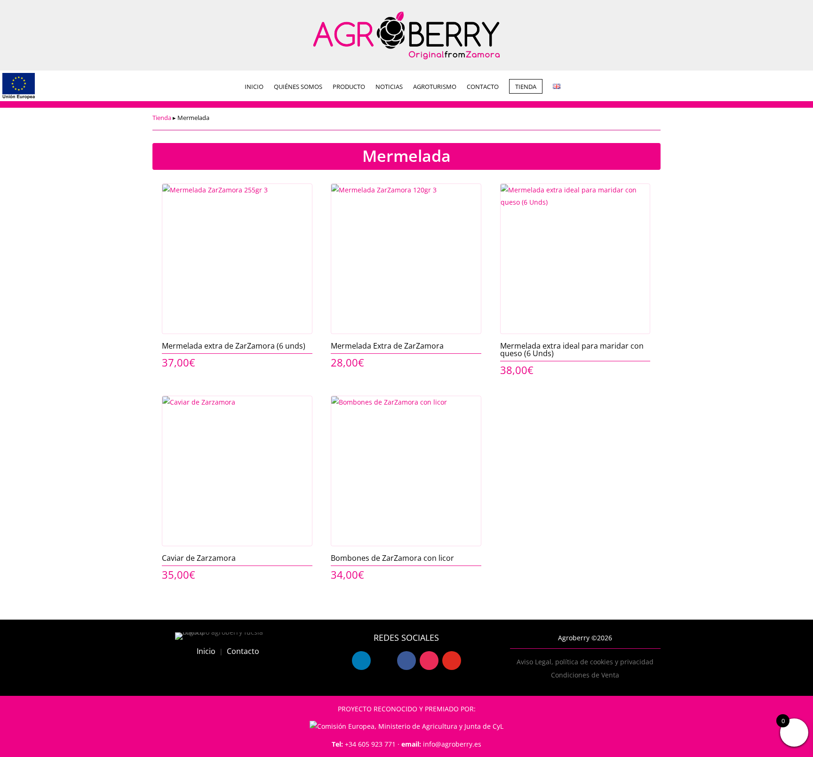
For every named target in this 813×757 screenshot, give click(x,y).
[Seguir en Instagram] (429, 660)
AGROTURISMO (434, 87)
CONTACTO (483, 87)
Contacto (243, 651)
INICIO (254, 87)
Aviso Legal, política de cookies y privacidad (585, 661)
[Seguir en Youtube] (451, 660)
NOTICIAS (389, 87)
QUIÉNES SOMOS (298, 87)
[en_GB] (556, 86)
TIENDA (525, 86)
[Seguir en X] (384, 660)
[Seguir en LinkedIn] (361, 660)
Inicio (206, 651)
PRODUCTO (349, 87)
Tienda (161, 117)
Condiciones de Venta (585, 674)
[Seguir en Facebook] (406, 660)
